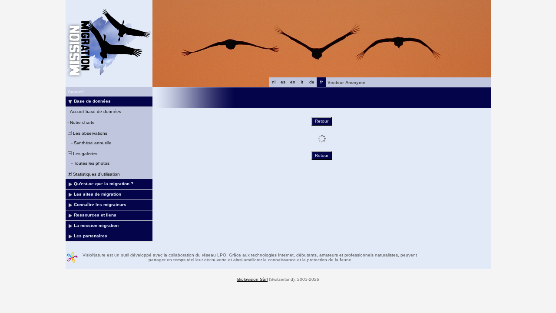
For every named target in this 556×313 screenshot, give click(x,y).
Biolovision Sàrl (252, 279)
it (302, 82)
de (311, 82)
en (292, 82)
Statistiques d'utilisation (96, 174)
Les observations (89, 133)
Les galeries (84, 153)
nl (273, 82)
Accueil (76, 91)
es (283, 82)
